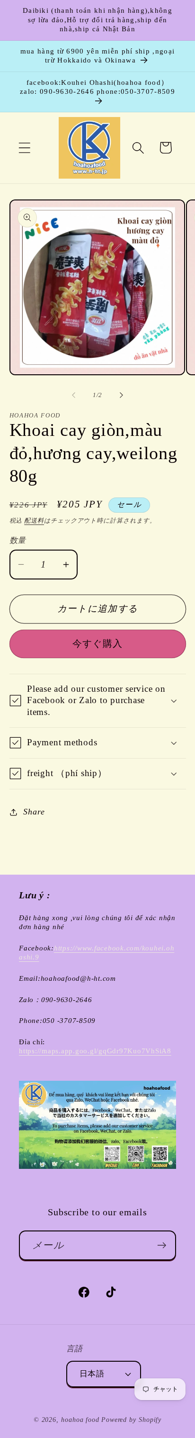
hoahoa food (80, 1419)
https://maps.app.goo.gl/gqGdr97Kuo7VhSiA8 (95, 1051)
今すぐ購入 (97, 644)
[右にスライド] (121, 395)
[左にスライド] (73, 395)
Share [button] (33, 811)
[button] (24, 147)
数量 (17, 540)
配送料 (34, 520)
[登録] (161, 1245)
